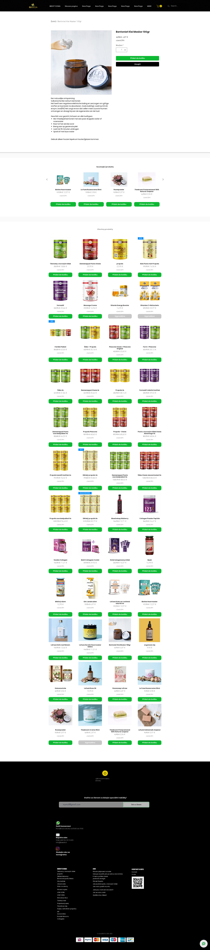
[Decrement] (117, 50)
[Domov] (105, 773)
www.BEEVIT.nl (102, 934)
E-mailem (62, 800)
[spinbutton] (121, 50)
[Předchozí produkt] (46, 179)
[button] (160, 6)
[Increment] (125, 50)
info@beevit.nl (61, 842)
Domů (53, 21)
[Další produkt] (163, 179)
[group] (105, 189)
